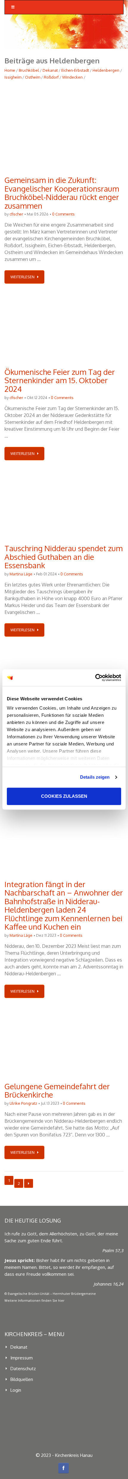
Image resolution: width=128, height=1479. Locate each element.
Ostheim (32, 77)
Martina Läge (21, 574)
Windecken (72, 77)
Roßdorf (51, 77)
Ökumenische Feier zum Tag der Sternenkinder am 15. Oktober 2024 (59, 380)
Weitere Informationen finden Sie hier (34, 1300)
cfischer (16, 214)
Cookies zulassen (64, 796)
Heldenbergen (106, 70)
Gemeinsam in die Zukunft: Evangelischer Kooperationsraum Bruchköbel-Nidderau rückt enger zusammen (61, 192)
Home (9, 70)
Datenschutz (23, 1368)
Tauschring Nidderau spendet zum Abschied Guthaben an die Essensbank (63, 556)
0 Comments (63, 214)
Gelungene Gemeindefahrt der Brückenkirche (57, 1090)
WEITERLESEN (22, 276)
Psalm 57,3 (113, 1250)
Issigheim (12, 77)
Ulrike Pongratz (23, 1103)
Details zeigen (95, 777)
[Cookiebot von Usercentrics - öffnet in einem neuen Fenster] (95, 678)
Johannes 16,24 (109, 1284)
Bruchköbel (29, 70)
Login (15, 1390)
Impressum (21, 1358)
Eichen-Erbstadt (75, 70)
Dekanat (50, 70)
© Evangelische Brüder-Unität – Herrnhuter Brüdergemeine (50, 1294)
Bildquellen (21, 1379)
